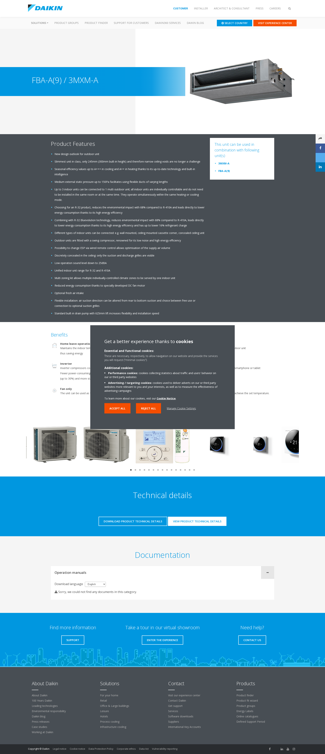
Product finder (96, 23)
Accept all (117, 408)
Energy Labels (244, 711)
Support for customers (131, 23)
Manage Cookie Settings (181, 408)
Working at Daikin (42, 732)
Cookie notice (77, 748)
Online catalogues (247, 716)
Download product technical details (133, 521)
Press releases (40, 721)
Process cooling (109, 721)
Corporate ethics (126, 748)
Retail (103, 700)
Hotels (104, 716)
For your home (109, 695)
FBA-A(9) (224, 171)
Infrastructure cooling (113, 727)
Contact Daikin (177, 700)
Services (173, 711)
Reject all (148, 408)
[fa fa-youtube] (288, 749)
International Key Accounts (184, 727)
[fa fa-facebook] (270, 749)
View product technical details (197, 521)
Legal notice (59, 748)
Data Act (144, 748)
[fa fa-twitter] (276, 749)
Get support (175, 706)
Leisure (104, 711)
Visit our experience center (184, 695)
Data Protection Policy (101, 748)
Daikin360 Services (168, 23)
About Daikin (39, 695)
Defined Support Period (251, 721)
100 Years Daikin (42, 700)
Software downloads (180, 716)
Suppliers (173, 721)
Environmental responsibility (49, 711)
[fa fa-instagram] (294, 749)
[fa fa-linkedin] (282, 749)
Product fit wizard (247, 700)
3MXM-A (223, 163)
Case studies (39, 727)
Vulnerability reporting (164, 748)
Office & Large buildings (114, 706)
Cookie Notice (166, 398)
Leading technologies (45, 706)
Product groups (66, 23)
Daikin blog (195, 23)
